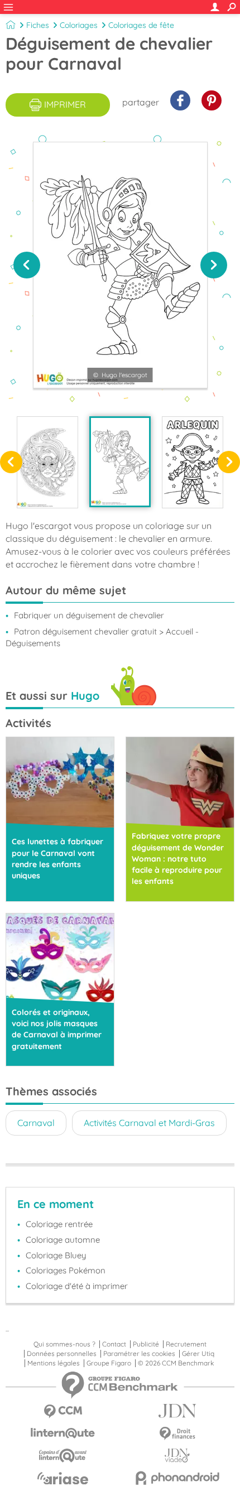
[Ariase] (63, 1478)
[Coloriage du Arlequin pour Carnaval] (192, 462)
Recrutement (186, 1344)
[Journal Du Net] (177, 1411)
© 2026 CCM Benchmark (176, 1363)
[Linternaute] (63, 1433)
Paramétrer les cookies (139, 1354)
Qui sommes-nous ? (64, 1344)
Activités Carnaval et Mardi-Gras (149, 1122)
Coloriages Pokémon (65, 1270)
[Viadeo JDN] (177, 1456)
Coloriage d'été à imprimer (77, 1286)
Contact (114, 1344)
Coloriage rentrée (59, 1224)
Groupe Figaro (109, 1363)
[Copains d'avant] (63, 1456)
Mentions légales (53, 1363)
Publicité (146, 1344)
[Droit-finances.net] (177, 1434)
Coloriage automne (63, 1239)
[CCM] (63, 1411)
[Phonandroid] (177, 1478)
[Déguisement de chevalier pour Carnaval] (120, 461)
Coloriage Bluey (56, 1255)
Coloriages (79, 25)
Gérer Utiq (198, 1354)
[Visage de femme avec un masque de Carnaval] (47, 462)
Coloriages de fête (141, 25)
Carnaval (36, 1122)
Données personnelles (62, 1354)
